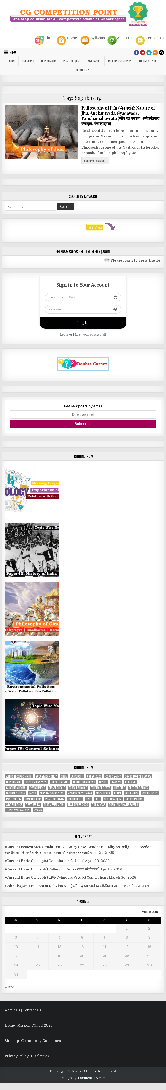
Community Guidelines (41, 1041)
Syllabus (98, 38)
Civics (103, 782)
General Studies (15, 793)
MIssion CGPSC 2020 (80, 793)
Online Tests (150, 793)
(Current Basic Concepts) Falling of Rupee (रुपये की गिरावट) (52, 869)
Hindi (49, 38)
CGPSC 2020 (94, 776)
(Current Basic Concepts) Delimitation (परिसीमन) (44, 861)
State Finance (14, 805)
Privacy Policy (17, 1056)
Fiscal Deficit (57, 788)
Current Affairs (16, 788)
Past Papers (13, 799)
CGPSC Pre (28, 61)
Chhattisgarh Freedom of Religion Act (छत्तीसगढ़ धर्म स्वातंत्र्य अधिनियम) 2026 (64, 886)
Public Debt (75, 799)
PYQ (88, 799)
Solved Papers (134, 799)
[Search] (161, 52)
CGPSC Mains (48, 61)
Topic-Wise (98, 805)
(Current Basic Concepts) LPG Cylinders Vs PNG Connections (56, 878)
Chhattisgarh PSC (84, 782)
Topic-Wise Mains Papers (123, 805)
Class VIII (130, 782)
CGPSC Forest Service (138, 776)
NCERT (117, 793)
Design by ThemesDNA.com (83, 1078)
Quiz (97, 799)
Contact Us (155, 38)
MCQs (32, 793)
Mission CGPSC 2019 (52, 793)
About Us (124, 38)
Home (72, 38)
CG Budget (77, 776)
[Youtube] (142, 52)
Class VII (116, 782)
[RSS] (155, 52)
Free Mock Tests (100, 788)
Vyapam (38, 810)
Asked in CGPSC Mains (19, 776)
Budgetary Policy (46, 776)
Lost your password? (91, 334)
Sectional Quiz (112, 799)
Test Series (33, 805)
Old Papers (131, 793)
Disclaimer (40, 1056)
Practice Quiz (71, 61)
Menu (13, 52)
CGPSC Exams (113, 776)
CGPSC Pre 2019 (60, 782)
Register (66, 334)
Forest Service (148, 61)
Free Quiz (119, 788)
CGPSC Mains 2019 (36, 782)
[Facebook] (136, 52)
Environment (37, 788)
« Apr (9, 987)
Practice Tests (54, 799)
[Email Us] (149, 52)
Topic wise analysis (18, 810)
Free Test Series (138, 788)
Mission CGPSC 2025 (120, 61)
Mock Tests (103, 793)
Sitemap (12, 1041)
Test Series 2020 (78, 805)
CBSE (64, 776)
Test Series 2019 (54, 805)
